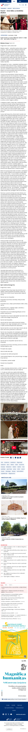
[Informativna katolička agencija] (17, 720)
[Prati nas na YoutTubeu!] (11, 714)
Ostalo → (11, 584)
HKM (8, 1)
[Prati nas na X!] (8, 714)
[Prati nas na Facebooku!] (3, 714)
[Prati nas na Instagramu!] (6, 714)
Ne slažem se (23, 728)
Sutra (6, 584)
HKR (20, 1)
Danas (2, 584)
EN (23, 5)
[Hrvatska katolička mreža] (9, 720)
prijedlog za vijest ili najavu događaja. (15, 699)
